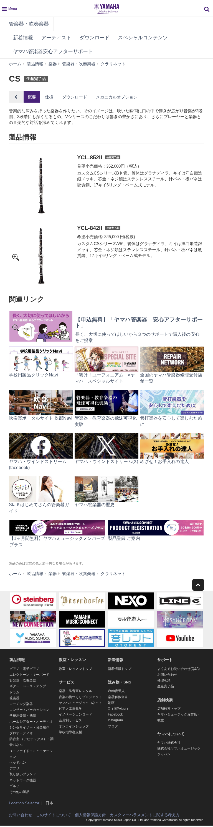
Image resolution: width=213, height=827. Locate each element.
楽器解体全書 (118, 697)
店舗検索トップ (169, 709)
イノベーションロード (75, 714)
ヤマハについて (170, 734)
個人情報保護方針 (90, 815)
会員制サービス (70, 720)
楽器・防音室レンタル (75, 691)
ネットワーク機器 (22, 780)
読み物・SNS (119, 682)
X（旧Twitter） (119, 709)
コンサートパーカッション (29, 710)
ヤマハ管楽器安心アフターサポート (53, 51)
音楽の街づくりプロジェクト (80, 697)
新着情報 (23, 37)
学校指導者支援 (70, 732)
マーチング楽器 (21, 704)
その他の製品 (19, 792)
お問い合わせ (167, 675)
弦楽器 (14, 698)
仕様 (49, 97)
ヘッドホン (17, 762)
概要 (32, 97)
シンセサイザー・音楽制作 (29, 727)
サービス (66, 682)
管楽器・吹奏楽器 (29, 24)
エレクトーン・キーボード (29, 675)
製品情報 (17, 659)
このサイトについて (53, 815)
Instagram (115, 720)
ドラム (14, 692)
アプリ (14, 768)
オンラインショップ (74, 726)
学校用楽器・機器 (22, 715)
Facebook (115, 714)
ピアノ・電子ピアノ (24, 669)
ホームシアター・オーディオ (31, 722)
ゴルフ (14, 786)
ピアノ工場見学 (70, 709)
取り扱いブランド (22, 774)
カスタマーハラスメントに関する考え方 (145, 815)
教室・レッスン (72, 659)
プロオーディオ (21, 733)
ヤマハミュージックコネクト (80, 703)
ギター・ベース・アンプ (27, 686)
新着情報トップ (119, 669)
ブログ (113, 726)
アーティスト (56, 37)
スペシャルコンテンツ (143, 37)
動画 (111, 703)
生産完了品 (165, 686)
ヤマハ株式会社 (169, 743)
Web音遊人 (116, 691)
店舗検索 (165, 700)
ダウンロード (95, 37)
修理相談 (164, 680)
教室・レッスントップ (75, 669)
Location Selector (24, 803)
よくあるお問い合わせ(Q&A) (178, 669)
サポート (165, 659)
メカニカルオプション (117, 97)
